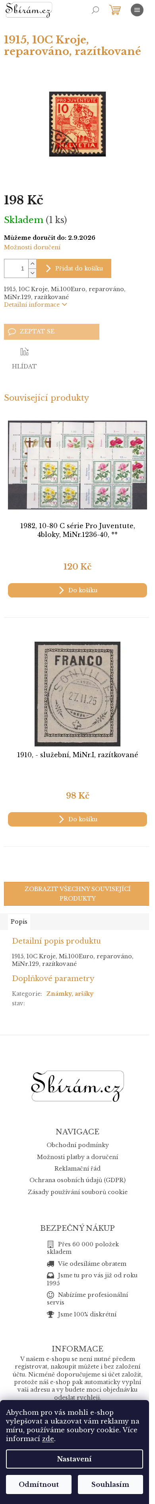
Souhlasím (110, 1484)
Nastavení (74, 1459)
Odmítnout (39, 1484)
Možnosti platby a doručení (77, 1157)
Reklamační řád (77, 1168)
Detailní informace (32, 304)
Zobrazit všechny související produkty (78, 893)
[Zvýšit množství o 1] (32, 263)
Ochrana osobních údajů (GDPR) (77, 1180)
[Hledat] (95, 10)
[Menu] (137, 10)
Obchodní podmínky (77, 1145)
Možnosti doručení (32, 247)
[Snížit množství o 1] (32, 273)
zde (48, 1439)
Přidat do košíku (79, 268)
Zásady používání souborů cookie (78, 1192)
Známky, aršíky (69, 993)
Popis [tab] (19, 921)
